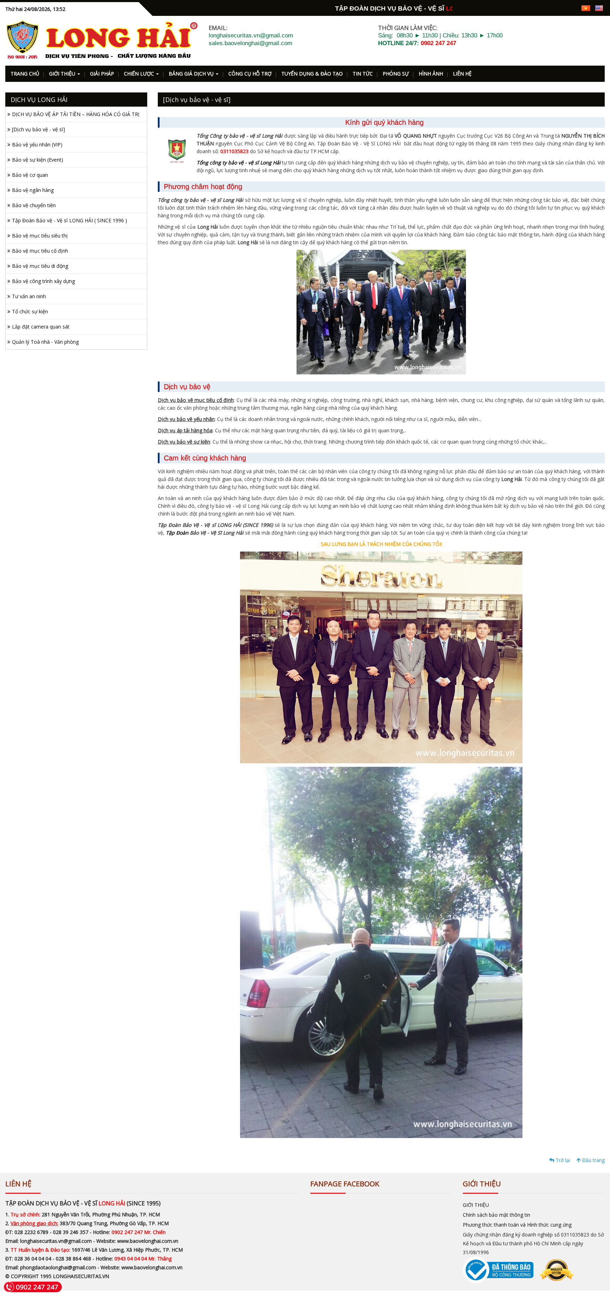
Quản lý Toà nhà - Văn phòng (45, 341)
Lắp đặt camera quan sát (41, 326)
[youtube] (572, 7)
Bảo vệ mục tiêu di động (40, 266)
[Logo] (101, 39)
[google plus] (548, 7)
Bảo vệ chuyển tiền (34, 205)
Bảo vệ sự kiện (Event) (37, 159)
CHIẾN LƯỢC (139, 73)
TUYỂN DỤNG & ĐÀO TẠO (312, 73)
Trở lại (562, 1160)
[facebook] (535, 7)
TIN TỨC (363, 73)
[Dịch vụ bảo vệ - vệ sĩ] (38, 129)
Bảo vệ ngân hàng (33, 190)
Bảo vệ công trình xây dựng (43, 281)
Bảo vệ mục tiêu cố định (40, 250)
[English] (599, 7)
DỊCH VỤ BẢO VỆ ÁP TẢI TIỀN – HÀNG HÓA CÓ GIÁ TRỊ (75, 114)
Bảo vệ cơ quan (30, 174)
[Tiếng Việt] (586, 7)
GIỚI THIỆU (63, 73)
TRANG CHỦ (25, 73)
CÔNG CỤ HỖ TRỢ (249, 73)
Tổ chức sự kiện (30, 311)
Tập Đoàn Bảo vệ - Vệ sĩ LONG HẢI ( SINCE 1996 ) (69, 220)
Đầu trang (593, 1160)
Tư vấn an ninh (29, 296)
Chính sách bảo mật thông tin (496, 1214)
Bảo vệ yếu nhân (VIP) (37, 144)
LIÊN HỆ (462, 73)
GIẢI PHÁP (102, 73)
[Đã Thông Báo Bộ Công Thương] (518, 1269)
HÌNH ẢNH (431, 73)
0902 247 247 (438, 43)
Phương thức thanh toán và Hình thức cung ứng (517, 1224)
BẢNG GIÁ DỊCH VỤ (192, 73)
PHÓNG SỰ (396, 73)
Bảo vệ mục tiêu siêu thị (40, 235)
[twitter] (560, 7)
